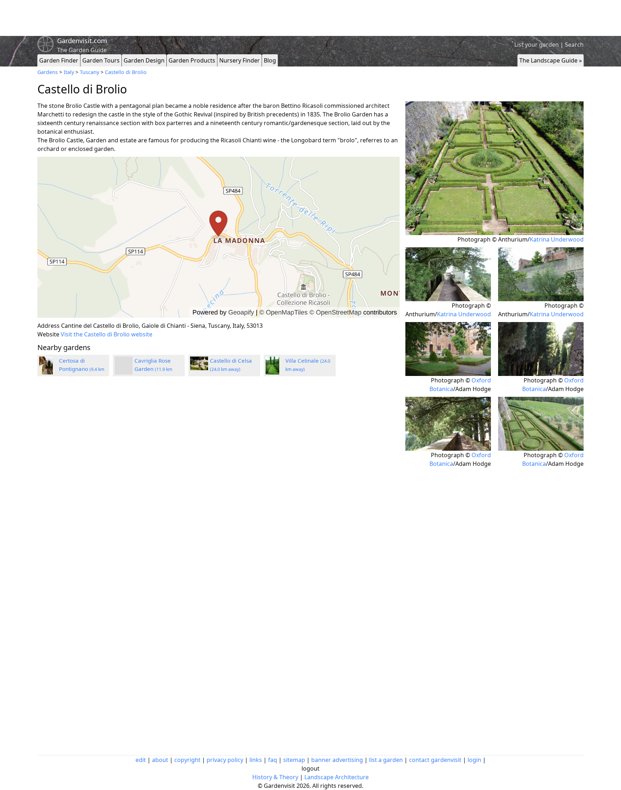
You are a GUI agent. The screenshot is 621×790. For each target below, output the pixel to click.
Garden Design (144, 60)
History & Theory (275, 777)
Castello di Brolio (126, 72)
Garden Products (192, 60)
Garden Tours (101, 60)
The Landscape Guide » (550, 60)
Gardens (47, 72)
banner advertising (337, 760)
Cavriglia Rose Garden (153, 369)
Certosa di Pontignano (81, 369)
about (160, 760)
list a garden (386, 760)
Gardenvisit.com (82, 40)
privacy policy (225, 760)
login (474, 760)
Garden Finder (58, 60)
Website (48, 334)
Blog (270, 60)
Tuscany (89, 72)
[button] (218, 237)
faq (272, 760)
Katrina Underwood (557, 239)
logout (310, 768)
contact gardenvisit (435, 760)
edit (140, 760)
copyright (187, 760)
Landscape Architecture (336, 777)
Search (574, 45)
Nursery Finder (239, 60)
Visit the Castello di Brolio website (106, 334)
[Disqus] (218, 478)
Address (48, 326)
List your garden (536, 45)
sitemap (294, 760)
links (255, 760)
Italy (69, 72)
